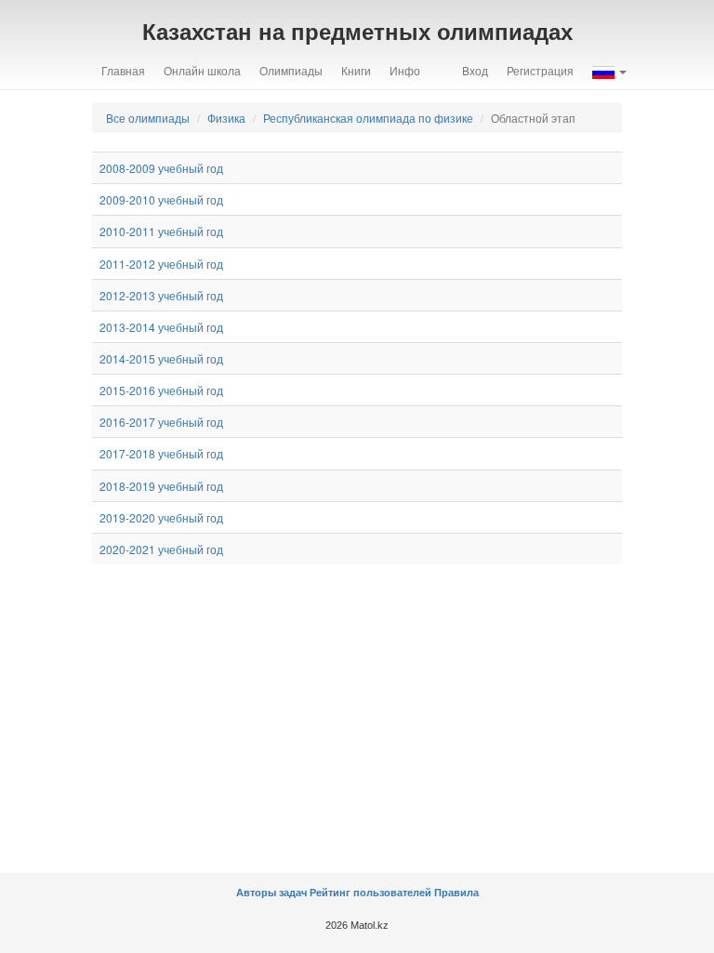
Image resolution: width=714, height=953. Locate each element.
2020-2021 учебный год (161, 549)
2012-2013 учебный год (161, 295)
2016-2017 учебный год (161, 422)
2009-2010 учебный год (161, 199)
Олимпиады (291, 70)
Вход (475, 70)
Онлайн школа (202, 70)
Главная (123, 70)
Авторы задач (273, 892)
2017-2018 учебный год (161, 453)
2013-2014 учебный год (161, 327)
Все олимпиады (148, 118)
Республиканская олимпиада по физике (368, 118)
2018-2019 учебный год (161, 486)
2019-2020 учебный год (161, 517)
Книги (356, 70)
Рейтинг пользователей (370, 892)
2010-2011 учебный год (161, 231)
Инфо (405, 70)
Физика (226, 118)
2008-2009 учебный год (161, 168)
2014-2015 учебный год (161, 358)
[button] (609, 70)
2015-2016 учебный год (161, 390)
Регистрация (540, 70)
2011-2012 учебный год (161, 263)
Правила (456, 892)
